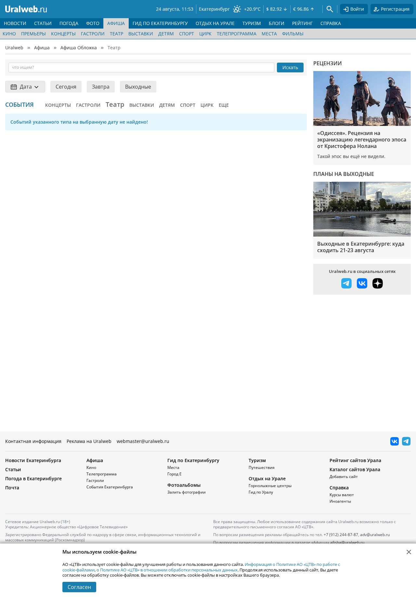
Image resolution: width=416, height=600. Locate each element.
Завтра (101, 86)
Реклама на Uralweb (89, 441)
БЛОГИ (276, 23)
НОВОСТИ (15, 23)
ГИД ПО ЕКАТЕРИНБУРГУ (160, 23)
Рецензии (327, 63)
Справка (339, 487)
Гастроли (93, 34)
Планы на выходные (343, 174)
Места (269, 34)
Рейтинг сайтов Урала (355, 460)
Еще (224, 105)
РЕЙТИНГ (302, 23)
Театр (116, 34)
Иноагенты (340, 501)
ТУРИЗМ (251, 23)
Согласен (79, 587)
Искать (290, 67)
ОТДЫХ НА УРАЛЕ (215, 23)
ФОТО (92, 23)
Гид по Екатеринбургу (193, 460)
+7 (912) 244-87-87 (341, 534)
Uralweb (14, 47)
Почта (12, 487)
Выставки (140, 34)
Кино (9, 34)
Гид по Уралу (261, 492)
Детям (166, 34)
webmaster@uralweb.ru (143, 441)
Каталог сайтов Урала (355, 469)
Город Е (174, 474)
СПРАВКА (330, 23)
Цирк (205, 34)
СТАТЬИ (43, 23)
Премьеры (33, 34)
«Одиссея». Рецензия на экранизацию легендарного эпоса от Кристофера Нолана (361, 139)
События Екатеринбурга (109, 487)
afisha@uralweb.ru (347, 542)
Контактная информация (33, 441)
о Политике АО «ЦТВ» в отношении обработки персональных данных (167, 570)
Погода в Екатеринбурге (33, 478)
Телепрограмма (236, 34)
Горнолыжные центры (270, 485)
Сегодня (66, 86)
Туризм (257, 460)
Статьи (13, 469)
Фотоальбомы (184, 485)
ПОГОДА (68, 23)
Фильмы (293, 34)
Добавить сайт (344, 476)
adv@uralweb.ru (375, 534)
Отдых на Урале (267, 478)
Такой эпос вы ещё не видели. (351, 156)
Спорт (186, 34)
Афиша (42, 47)
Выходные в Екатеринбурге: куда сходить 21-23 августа (360, 247)
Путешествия (262, 467)
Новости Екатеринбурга (33, 460)
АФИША (116, 23)
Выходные (138, 86)
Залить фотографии (186, 492)
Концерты (63, 34)
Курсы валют (342, 494)
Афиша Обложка (78, 47)
